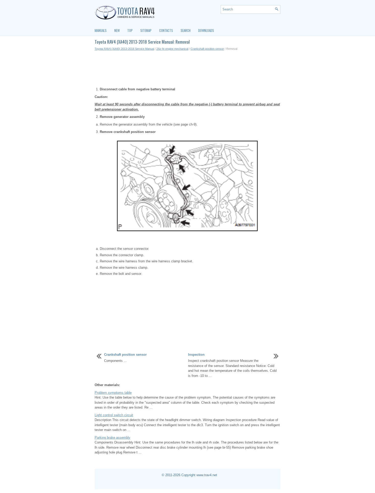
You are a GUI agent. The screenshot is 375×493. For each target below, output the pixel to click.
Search (186, 30)
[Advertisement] (187, 69)
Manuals (101, 30)
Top (130, 30)
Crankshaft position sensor (207, 48)
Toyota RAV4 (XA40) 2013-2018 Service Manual (124, 48)
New (117, 30)
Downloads (206, 30)
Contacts (166, 30)
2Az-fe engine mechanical (172, 48)
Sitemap (146, 30)
